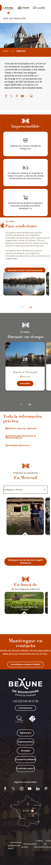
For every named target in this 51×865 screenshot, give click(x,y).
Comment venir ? (25, 768)
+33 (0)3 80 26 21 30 (25, 701)
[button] (44, 8)
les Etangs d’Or (13, 78)
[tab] (22, 490)
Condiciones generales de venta (14, 845)
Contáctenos (25, 708)
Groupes (25, 750)
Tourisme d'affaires (25, 759)
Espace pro (25, 732)
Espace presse (25, 741)
